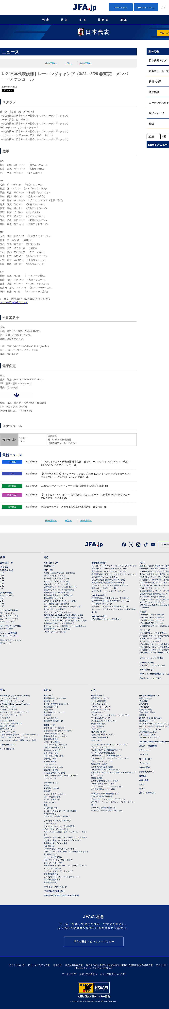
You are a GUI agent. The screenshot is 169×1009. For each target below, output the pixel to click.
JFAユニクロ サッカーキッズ (12, 701)
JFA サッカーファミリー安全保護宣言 (59, 826)
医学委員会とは (50, 813)
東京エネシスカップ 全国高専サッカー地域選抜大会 (65, 626)
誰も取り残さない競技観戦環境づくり (106, 749)
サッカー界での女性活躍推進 (103, 752)
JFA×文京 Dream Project (149, 732)
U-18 (2, 580)
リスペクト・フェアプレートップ (57, 820)
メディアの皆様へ (88, 974)
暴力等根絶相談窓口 (52, 879)
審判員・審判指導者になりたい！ (57, 703)
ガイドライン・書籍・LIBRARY (56, 816)
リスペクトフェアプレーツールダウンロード (62, 876)
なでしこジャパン (7, 595)
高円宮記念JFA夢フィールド (102, 734)
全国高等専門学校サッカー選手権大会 (59, 623)
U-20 (2, 598)
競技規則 (47, 715)
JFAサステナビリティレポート (103, 783)
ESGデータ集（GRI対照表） (151, 717)
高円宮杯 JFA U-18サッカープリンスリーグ (109, 571)
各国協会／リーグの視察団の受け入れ (106, 810)
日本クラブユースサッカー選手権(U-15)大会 (110, 606)
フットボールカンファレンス (55, 744)
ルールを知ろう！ (147, 669)
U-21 (2, 575)
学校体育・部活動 (7, 726)
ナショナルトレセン (99, 703)
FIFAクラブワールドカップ (55, 631)
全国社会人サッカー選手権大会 (56, 592)
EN (164, 7)
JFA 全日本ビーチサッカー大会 (152, 665)
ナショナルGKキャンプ (100, 709)
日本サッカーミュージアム (150, 678)
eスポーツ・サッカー (8, 635)
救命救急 (47, 791)
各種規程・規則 (145, 709)
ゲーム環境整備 (97, 726)
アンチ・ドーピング (52, 799)
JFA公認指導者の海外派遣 (54, 772)
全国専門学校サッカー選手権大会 (57, 628)
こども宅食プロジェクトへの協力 (104, 780)
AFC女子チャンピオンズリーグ (152, 602)
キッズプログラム (7, 720)
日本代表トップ (6, 563)
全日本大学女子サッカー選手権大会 (154, 574)
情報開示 (142, 715)
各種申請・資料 (50, 758)
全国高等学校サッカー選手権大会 (105, 576)
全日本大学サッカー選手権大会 (56, 603)
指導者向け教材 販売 (52, 750)
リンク (142, 788)
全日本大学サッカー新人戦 (54, 609)
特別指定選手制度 (98, 723)
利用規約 (57, 964)
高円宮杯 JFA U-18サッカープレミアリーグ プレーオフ (114, 574)
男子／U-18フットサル (9, 618)
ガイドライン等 (50, 778)
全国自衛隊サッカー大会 (54, 598)
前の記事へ (51, 63)
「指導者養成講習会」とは (54, 733)
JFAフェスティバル (8, 731)
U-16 (2, 585)
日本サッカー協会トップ (149, 695)
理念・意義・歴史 (51, 753)
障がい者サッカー (7, 729)
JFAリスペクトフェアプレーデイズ (58, 859)
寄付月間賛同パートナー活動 (103, 789)
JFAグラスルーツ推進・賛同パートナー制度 (18, 740)
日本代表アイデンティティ (11, 640)
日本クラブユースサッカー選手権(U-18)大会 (110, 585)
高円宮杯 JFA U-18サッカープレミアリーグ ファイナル (114, 565)
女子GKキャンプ (98, 712)
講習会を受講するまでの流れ (55, 736)
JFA (93, 690)
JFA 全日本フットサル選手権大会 (153, 632)
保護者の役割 (49, 845)
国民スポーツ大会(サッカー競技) (57, 584)
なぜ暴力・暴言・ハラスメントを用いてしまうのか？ (65, 837)
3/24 (2, 327)
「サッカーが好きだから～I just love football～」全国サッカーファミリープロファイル (19, 736)
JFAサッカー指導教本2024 (54, 747)
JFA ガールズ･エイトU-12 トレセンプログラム (110, 715)
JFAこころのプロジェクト (101, 761)
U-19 (2, 577)
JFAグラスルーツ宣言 (9, 698)
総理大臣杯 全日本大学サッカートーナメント (62, 606)
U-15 (2, 588)
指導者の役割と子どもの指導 (55, 843)
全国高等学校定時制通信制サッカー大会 (108, 582)
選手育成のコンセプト (100, 698)
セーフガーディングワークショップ (58, 871)
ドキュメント (144, 763)
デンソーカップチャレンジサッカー (58, 612)
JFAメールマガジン (147, 793)
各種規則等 (143, 780)
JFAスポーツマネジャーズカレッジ (105, 769)
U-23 (2, 572)
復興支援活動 (96, 778)
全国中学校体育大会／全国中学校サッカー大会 (111, 600)
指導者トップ (49, 725)
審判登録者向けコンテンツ (54, 712)
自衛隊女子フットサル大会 (150, 638)
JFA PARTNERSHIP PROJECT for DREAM (61, 895)
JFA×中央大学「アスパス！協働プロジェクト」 (110, 758)
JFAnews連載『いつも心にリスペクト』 (60, 848)
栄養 (45, 805)
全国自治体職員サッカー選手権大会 (58, 595)
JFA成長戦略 (144, 706)
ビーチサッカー (6, 628)
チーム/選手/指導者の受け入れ (103, 807)
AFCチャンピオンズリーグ (54, 575)
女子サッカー (144, 750)
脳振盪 (46, 785)
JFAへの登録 (120, 7)
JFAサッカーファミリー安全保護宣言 (106, 755)
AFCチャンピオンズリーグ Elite (56, 578)
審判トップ (48, 695)
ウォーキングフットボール (11, 714)
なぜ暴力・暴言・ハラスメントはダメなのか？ (63, 840)
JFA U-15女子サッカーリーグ (152, 588)
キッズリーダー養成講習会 (11, 723)
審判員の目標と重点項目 (54, 720)
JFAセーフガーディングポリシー (57, 829)
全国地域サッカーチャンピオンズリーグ (60, 586)
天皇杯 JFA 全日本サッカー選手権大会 (59, 572)
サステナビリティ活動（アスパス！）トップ (109, 744)
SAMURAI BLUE (6, 570)
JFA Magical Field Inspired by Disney (15, 703)
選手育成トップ (97, 695)
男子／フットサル (7, 613)
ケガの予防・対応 (51, 807)
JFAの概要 (143, 701)
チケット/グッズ (146, 7)
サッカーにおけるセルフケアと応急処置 (60, 810)
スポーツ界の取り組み (53, 857)
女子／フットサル (7, 621)
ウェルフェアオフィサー (54, 862)
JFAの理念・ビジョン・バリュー (93, 941)
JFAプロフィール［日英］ (149, 737)
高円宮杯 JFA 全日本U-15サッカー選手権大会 (110, 598)
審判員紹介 (48, 709)
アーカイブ (67, 974)
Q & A (141, 784)
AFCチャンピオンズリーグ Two (56, 581)
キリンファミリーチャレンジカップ (14, 712)
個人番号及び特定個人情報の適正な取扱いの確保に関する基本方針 (119, 964)
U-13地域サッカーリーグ (102, 603)
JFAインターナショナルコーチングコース (61, 775)
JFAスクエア (5, 717)
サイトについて (17, 964)
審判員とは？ (49, 701)
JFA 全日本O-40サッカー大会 (152, 614)
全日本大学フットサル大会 (150, 641)
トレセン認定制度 (98, 701)
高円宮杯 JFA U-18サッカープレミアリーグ (109, 568)
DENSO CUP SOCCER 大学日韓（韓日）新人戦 (63, 617)
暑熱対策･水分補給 (51, 788)
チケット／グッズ (146, 771)
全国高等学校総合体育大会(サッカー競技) (109, 579)
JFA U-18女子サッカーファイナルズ (154, 576)
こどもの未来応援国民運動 (102, 766)
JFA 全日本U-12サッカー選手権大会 (106, 619)
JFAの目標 (143, 703)
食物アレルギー (50, 802)
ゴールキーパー (50, 764)
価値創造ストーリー (147, 720)
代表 (46, 19)
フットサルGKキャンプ (100, 717)
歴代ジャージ (5, 643)
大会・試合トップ (51, 563)
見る (65, 19)
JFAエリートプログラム (101, 706)
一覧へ (68, 63)
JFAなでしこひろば (8, 706)
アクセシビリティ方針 (39, 964)
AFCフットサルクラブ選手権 (151, 658)
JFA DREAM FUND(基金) (54, 891)
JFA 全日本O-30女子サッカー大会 (153, 568)
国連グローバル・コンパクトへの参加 (106, 786)
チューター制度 (50, 761)
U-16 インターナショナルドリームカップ (108, 591)
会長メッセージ (145, 698)
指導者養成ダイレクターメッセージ (58, 730)
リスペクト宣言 (50, 823)
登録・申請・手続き (147, 712)
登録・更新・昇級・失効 (54, 755)
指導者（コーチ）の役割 (54, 727)
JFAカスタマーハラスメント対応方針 (94, 968)
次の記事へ (86, 63)
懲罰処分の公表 (50, 882)
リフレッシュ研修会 (52, 741)
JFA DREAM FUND (147, 734)
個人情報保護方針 (74, 964)
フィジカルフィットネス (54, 767)
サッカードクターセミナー (54, 793)
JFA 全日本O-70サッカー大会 (152, 623)
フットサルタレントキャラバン (104, 720)
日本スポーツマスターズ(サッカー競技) (60, 600)
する (83, 19)
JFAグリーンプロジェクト (101, 747)
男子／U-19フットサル (9, 615)
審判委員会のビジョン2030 (55, 698)
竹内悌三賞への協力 (99, 764)
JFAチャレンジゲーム (9, 709)
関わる (104, 19)
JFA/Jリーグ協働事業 (99, 737)
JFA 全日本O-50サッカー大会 (152, 617)
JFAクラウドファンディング (55, 886)
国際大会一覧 (49, 565)
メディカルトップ (51, 782)
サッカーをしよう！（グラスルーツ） (15, 695)
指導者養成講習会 (51, 739)
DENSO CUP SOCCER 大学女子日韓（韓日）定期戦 (65, 620)
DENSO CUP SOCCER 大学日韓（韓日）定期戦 (63, 614)
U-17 (2, 583)
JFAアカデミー (97, 729)
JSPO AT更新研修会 (52, 796)
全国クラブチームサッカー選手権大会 (59, 589)
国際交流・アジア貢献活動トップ (104, 793)
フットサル (143, 754)
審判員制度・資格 (51, 706)
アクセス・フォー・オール (150, 729)
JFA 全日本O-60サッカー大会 (152, 620)
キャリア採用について (111, 974)
